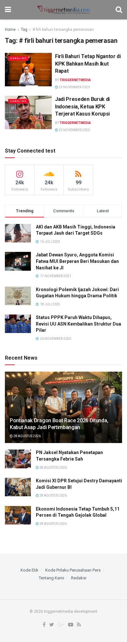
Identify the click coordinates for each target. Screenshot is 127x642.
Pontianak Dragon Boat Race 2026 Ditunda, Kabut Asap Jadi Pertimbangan (59, 423)
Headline (18, 58)
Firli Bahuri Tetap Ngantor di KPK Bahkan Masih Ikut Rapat (88, 63)
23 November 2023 (74, 87)
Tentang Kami (51, 577)
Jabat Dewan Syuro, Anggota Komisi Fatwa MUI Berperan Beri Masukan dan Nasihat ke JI (77, 261)
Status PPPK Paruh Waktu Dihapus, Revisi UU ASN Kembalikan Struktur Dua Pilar (78, 324)
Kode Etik (29, 570)
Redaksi (78, 577)
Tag (24, 29)
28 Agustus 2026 (27, 436)
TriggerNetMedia (75, 80)
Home (10, 29)
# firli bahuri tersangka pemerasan (63, 29)
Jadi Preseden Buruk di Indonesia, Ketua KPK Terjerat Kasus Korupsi (82, 106)
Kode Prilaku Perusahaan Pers (73, 570)
